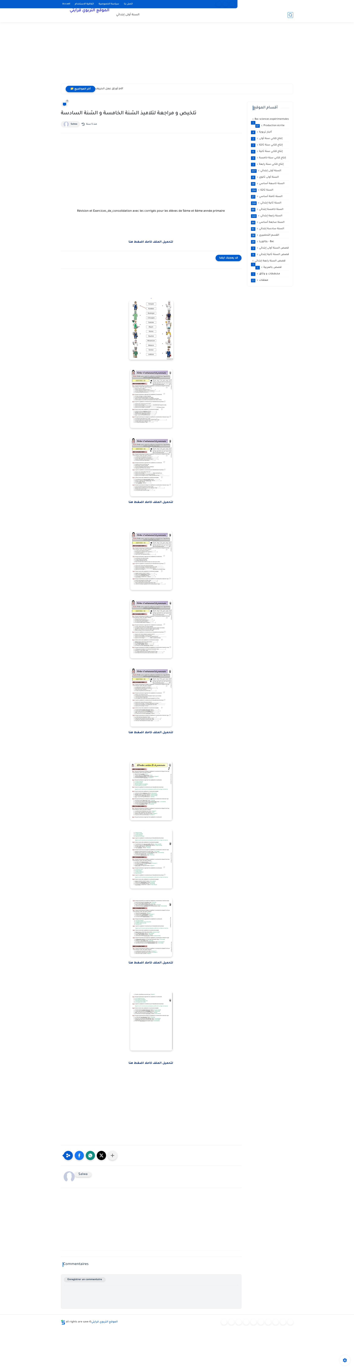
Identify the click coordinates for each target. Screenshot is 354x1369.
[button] (79, 1155)
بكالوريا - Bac (263, 241)
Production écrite (270, 125)
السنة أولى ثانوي (266, 177)
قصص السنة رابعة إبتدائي (269, 261)
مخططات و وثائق (266, 273)
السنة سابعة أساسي (268, 222)
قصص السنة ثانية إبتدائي (271, 254)
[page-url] (218, 4)
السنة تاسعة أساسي (268, 183)
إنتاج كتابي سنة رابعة (268, 164)
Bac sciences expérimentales (271, 119)
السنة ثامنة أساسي (267, 196)
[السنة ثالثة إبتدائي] (246, 1322)
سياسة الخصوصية (109, 4)
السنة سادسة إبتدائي (268, 228)
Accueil (66, 4)
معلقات (260, 280)
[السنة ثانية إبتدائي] (239, 1322)
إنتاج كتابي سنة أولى (268, 138)
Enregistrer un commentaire (84, 1279)
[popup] (225, 4)
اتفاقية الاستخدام (84, 4)
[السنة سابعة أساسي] (275, 1322)
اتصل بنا (128, 4)
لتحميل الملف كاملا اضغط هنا (151, 242)
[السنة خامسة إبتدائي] (261, 1322)
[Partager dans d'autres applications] (112, 1155)
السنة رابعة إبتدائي (267, 215)
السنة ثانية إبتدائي (266, 203)
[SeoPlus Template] (63, 1322)
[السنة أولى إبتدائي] (231, 1322)
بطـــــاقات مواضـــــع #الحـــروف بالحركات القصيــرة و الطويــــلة (131, 88)
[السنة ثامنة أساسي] (283, 1322)
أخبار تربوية (262, 132)
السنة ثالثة (262, 190)
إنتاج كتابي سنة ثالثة (268, 145)
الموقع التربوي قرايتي (89, 10)
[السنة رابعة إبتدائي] (253, 1322)
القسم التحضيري (265, 235)
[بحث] (290, 15)
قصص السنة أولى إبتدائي (271, 248)
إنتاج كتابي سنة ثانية (268, 151)
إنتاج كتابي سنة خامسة (269, 157)
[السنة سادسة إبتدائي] (268, 1322)
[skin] (232, 4)
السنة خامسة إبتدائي (267, 209)
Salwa (74, 124)
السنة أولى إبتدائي (128, 14)
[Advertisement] (177, 55)
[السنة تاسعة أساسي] (290, 1322)
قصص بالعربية (269, 267)
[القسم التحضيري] (224, 1322)
